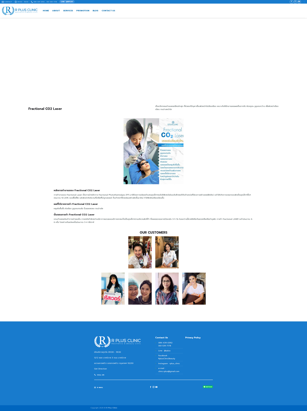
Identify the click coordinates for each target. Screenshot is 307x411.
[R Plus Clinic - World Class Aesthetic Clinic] (20, 10)
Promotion (82, 10)
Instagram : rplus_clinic (169, 363)
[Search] (304, 1)
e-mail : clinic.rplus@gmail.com (168, 370)
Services (68, 10)
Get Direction (100, 368)
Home (46, 10)
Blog (95, 10)
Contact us (108, 10)
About (56, 10)
